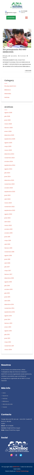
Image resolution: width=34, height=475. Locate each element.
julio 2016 (7, 286)
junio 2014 (7, 319)
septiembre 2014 (9, 312)
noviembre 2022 (9, 207)
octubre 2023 (8, 188)
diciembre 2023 (9, 180)
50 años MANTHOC (10, 86)
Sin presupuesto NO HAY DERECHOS (14, 50)
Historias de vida (7, 404)
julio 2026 (7, 116)
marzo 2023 (8, 203)
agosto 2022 (8, 214)
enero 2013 (7, 327)
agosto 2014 (8, 316)
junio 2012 (7, 338)
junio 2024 (7, 176)
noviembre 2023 (9, 184)
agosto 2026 (8, 112)
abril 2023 (7, 199)
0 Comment (23, 56)
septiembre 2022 (9, 210)
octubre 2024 (8, 161)
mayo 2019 (7, 240)
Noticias (5, 57)
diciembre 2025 (9, 135)
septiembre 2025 (9, 139)
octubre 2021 (8, 229)
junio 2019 (7, 237)
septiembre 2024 (9, 165)
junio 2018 (7, 259)
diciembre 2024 (9, 154)
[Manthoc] (16, 5)
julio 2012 (7, 334)
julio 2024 (7, 173)
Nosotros (5, 396)
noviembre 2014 (9, 308)
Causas (4, 407)
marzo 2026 (8, 124)
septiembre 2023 (9, 191)
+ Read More (28, 70)
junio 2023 (7, 195)
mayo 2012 (7, 342)
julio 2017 (7, 267)
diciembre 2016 (9, 278)
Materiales (7, 94)
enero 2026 (7, 131)
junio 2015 (7, 297)
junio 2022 (7, 218)
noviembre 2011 (9, 346)
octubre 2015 (8, 289)
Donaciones (11, 17)
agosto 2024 (8, 169)
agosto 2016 (8, 282)
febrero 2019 (8, 248)
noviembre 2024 (9, 158)
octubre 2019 (8, 233)
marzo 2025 (8, 150)
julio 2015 (7, 293)
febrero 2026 (8, 128)
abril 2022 (7, 222)
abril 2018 (7, 263)
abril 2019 (7, 244)
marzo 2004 (8, 349)
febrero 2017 (8, 274)
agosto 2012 (8, 331)
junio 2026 (7, 120)
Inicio (4, 393)
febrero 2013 (8, 323)
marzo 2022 (8, 225)
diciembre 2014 (9, 304)
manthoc (14, 56)
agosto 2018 (8, 255)
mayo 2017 (7, 270)
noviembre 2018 (9, 252)
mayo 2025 (7, 146)
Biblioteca (7, 90)
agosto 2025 (8, 143)
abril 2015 (7, 301)
